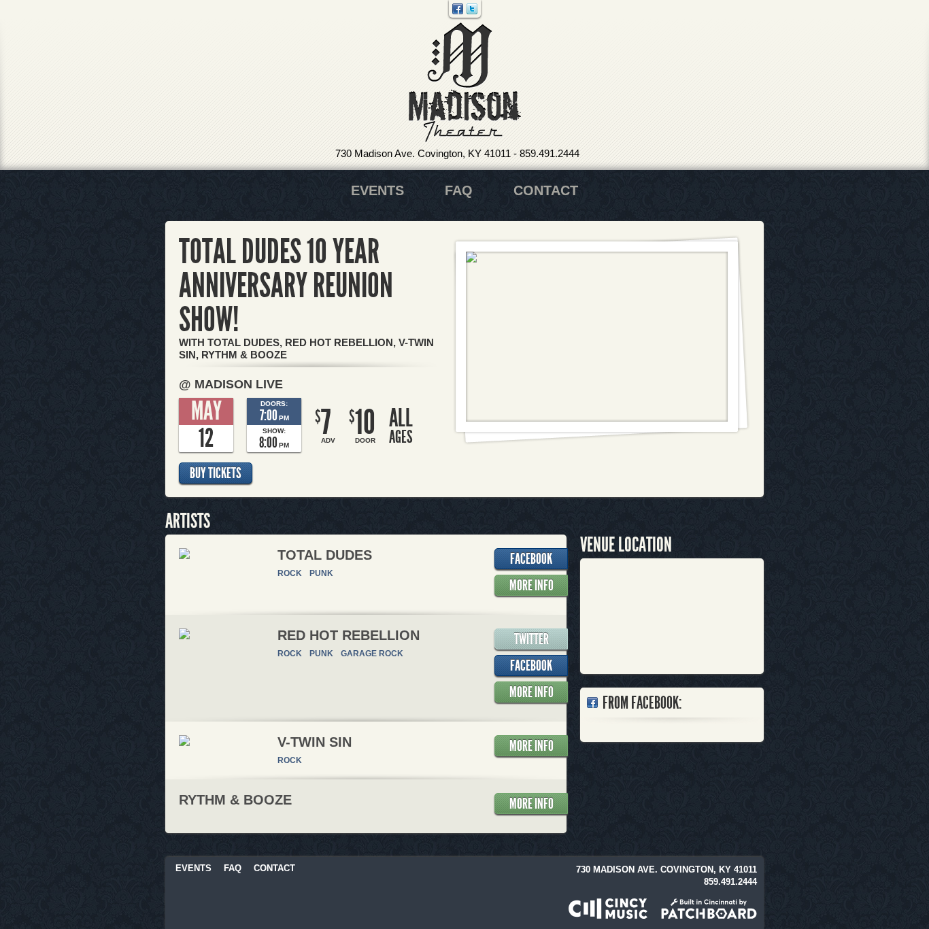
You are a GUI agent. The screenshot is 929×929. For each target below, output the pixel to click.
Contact (545, 190)
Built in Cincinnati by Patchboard (709, 908)
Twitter (472, 8)
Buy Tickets (215, 473)
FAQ (459, 190)
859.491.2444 (549, 153)
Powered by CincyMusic (608, 908)
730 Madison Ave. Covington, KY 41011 (423, 153)
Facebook (457, 8)
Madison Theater (465, 82)
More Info (531, 585)
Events (377, 190)
